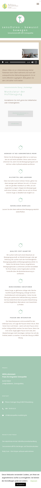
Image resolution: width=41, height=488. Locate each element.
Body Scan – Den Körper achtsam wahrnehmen (18, 451)
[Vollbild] (36, 62)
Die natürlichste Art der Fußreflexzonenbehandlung (19, 441)
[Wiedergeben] (3, 62)
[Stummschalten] (32, 62)
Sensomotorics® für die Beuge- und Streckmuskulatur (20, 446)
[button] (19, 53)
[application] (19, 53)
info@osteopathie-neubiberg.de (16, 415)
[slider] (17, 62)
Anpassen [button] (33, 481)
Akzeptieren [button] (21, 484)
